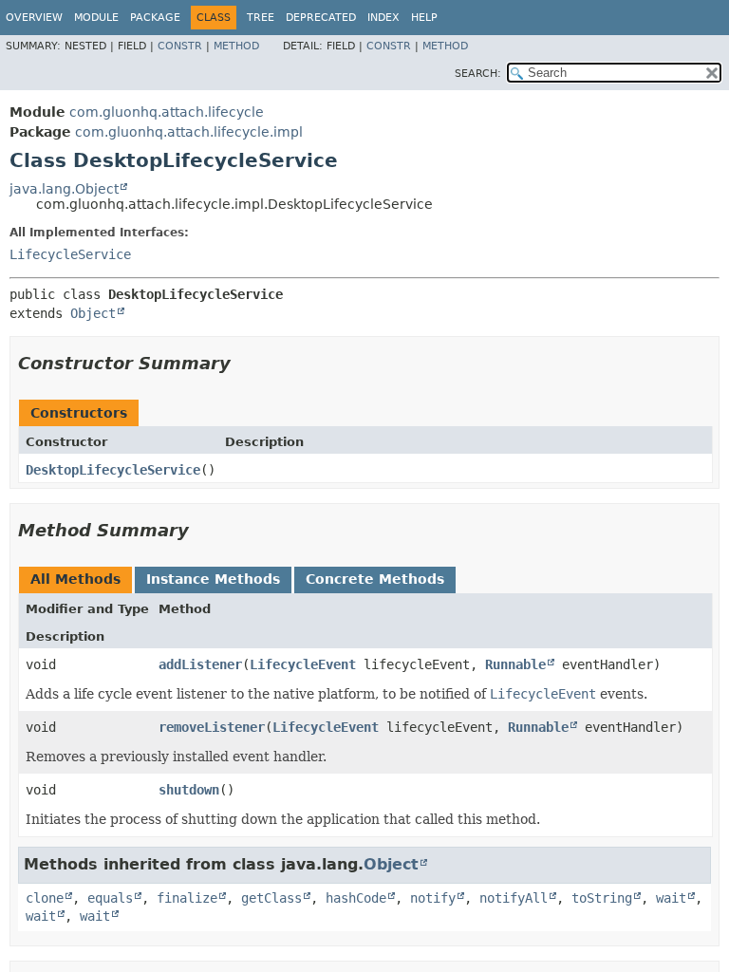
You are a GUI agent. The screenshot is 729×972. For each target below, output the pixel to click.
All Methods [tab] (75, 579)
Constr (180, 46)
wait (671, 898)
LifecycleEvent (303, 664)
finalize (187, 898)
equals (110, 898)
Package (155, 17)
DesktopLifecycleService (113, 469)
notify (433, 898)
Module (96, 17)
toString (601, 898)
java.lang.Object (64, 188)
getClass (271, 898)
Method (236, 46)
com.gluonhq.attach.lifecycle (166, 112)
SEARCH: (478, 73)
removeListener (212, 727)
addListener (200, 664)
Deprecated (321, 17)
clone (45, 898)
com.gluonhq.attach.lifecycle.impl (189, 132)
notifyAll (513, 898)
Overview (34, 17)
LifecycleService (70, 254)
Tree (260, 17)
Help (424, 17)
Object (93, 313)
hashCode (356, 898)
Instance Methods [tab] (213, 579)
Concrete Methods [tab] (375, 579)
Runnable (515, 664)
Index (383, 17)
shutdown (189, 789)
